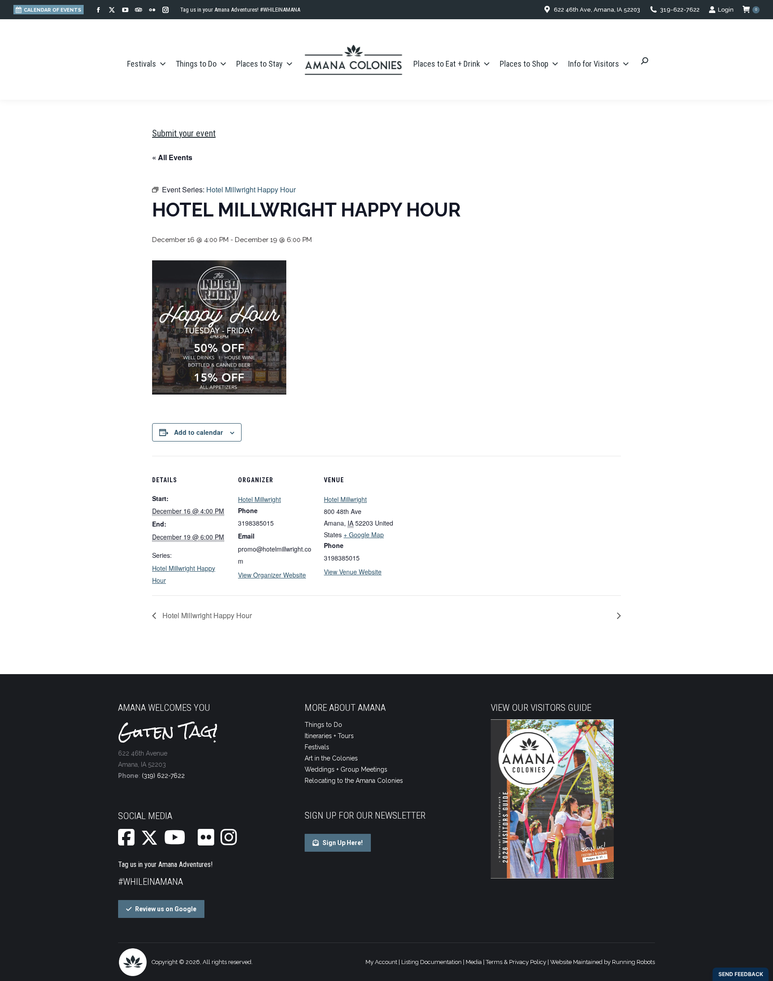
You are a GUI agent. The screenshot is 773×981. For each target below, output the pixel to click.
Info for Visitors (593, 63)
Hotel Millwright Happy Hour (206, 615)
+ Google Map (364, 534)
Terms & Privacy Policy (516, 962)
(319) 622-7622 (163, 775)
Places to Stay (259, 63)
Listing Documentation (431, 962)
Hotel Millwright (259, 499)
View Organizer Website (272, 574)
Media (474, 962)
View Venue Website (353, 571)
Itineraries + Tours (329, 735)
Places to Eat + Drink (446, 63)
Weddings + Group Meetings (346, 769)
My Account (381, 962)
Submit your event (184, 133)
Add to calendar (198, 432)
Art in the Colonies (331, 758)
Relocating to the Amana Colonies (354, 780)
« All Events (172, 157)
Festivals (141, 63)
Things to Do (196, 63)
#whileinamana (150, 881)
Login (726, 9)
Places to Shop (524, 63)
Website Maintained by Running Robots (602, 962)
